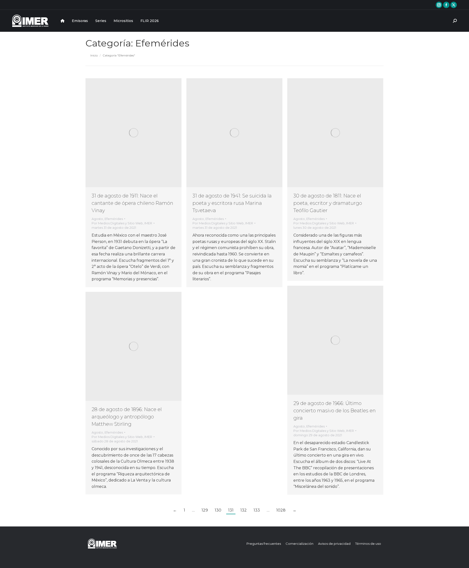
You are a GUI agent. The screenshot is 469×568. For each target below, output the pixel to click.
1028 (281, 510)
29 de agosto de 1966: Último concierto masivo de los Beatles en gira (334, 410)
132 (243, 510)
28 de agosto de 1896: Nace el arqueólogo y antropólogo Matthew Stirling (127, 416)
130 (218, 510)
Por (122, 223)
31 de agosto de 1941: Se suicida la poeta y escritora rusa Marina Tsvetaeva (232, 203)
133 (257, 510)
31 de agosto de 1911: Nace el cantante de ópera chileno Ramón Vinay (132, 203)
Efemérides (114, 219)
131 (231, 510)
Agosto (97, 219)
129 (205, 510)
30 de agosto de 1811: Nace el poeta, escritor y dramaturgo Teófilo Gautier (327, 203)
